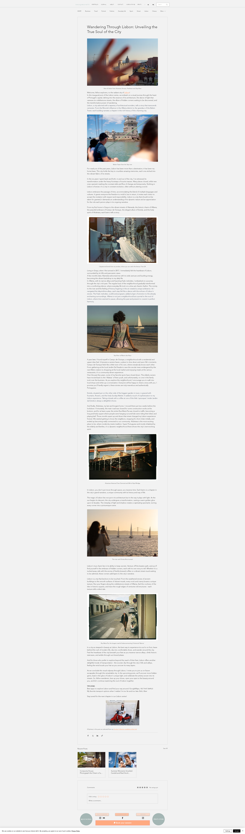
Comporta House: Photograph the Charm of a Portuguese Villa (90, 772)
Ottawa (154, 11)
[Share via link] (102, 736)
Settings (227, 831)
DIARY (79, 11)
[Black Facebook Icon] (122, 818)
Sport (131, 11)
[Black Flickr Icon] (104, 818)
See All (165, 748)
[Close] (243, 830)
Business (87, 11)
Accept (237, 831)
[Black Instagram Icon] (100, 818)
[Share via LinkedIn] (97, 736)
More (162, 11)
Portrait (103, 11)
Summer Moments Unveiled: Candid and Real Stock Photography (122, 772)
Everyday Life (122, 11)
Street (139, 11)
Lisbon (146, 11)
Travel (96, 11)
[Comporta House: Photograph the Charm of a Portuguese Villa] (91, 760)
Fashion (112, 11)
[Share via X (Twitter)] (93, 736)
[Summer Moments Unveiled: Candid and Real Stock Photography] (122, 760)
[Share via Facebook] (88, 736)
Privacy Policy (75, 831)
